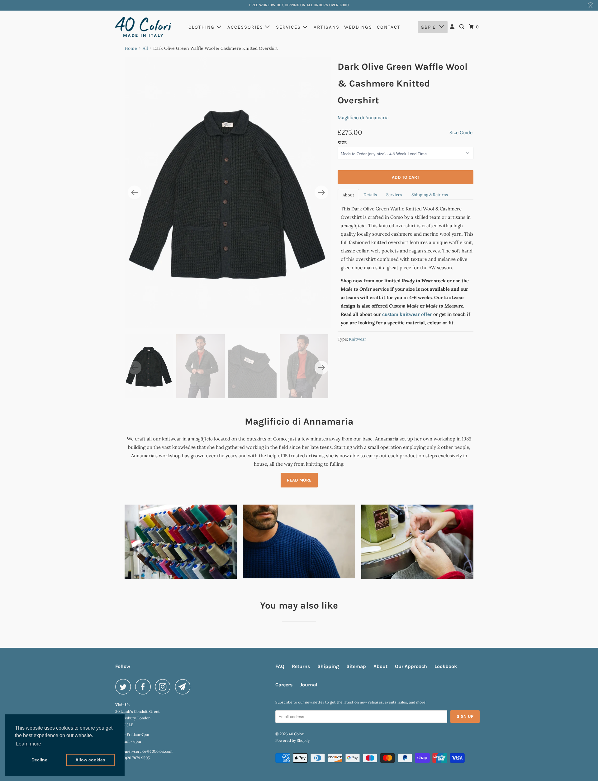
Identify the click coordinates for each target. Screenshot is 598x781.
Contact (389, 27)
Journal (308, 685)
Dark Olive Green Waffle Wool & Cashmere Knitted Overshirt (402, 83)
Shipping (328, 666)
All (145, 48)
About (348, 195)
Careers (283, 685)
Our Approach (411, 666)
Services (289, 27)
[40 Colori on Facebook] (144, 686)
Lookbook (445, 666)
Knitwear (357, 339)
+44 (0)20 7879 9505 (132, 757)
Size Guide (460, 132)
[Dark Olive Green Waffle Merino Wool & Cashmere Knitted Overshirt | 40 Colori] (228, 192)
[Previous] (134, 192)
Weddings (358, 27)
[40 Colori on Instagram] (164, 686)
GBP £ (428, 27)
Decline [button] (39, 759)
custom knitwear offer (407, 314)
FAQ (279, 666)
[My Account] (452, 27)
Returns (301, 666)
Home (131, 48)
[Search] (462, 27)
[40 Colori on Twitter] (124, 686)
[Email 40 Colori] (184, 686)
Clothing (202, 27)
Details (370, 194)
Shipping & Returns (429, 194)
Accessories (246, 27)
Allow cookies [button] (90, 759)
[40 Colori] (143, 27)
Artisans (326, 27)
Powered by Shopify (292, 740)
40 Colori (296, 734)
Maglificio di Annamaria (363, 117)
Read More (299, 480)
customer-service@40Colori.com (144, 751)
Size (342, 142)
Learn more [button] (28, 743)
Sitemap (356, 666)
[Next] (321, 192)
